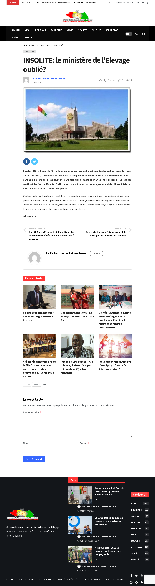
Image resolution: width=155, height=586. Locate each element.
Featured (139, 522)
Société (73, 532)
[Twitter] (143, 3)
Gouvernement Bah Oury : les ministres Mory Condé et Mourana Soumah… (110, 491)
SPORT (139, 534)
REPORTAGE (139, 547)
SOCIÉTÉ (139, 516)
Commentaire (32, 412)
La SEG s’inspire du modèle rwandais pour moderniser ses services (109, 521)
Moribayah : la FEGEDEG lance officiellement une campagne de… (108, 551)
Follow (96, 253)
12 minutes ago (87, 511)
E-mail (84, 443)
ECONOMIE (139, 528)
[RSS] (142, 582)
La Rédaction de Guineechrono (48, 78)
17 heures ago (86, 541)
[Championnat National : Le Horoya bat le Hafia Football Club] (77, 297)
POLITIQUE (73, 502)
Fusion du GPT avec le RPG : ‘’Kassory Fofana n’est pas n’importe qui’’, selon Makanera (77, 367)
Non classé (29, 51)
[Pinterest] (137, 582)
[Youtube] (147, 3)
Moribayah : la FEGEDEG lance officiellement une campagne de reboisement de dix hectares (58, 2)
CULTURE (139, 540)
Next (36, 384)
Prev (28, 384)
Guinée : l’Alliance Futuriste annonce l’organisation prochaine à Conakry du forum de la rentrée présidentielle (115, 320)
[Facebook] (138, 3)
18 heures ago (86, 571)
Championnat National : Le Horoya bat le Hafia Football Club (77, 316)
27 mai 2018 (37, 82)
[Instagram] (131, 582)
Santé (139, 553)
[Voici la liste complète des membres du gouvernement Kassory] (39, 297)
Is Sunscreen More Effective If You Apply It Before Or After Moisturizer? (115, 365)
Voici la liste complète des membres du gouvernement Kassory (39, 316)
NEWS (71, 561)
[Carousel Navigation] (106, 2)
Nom (26, 443)
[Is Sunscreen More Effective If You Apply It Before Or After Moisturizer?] (115, 346)
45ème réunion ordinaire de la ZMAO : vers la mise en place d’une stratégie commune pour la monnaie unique (39, 369)
